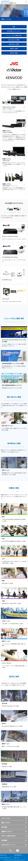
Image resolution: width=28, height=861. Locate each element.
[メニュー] (26, 2)
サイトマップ (17, 857)
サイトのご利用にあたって (6, 857)
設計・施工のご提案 (13, 40)
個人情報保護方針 (18, 855)
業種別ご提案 (14, 48)
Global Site (4, 855)
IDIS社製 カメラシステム (14, 31)
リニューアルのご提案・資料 (14, 35)
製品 (14, 27)
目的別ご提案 (14, 53)
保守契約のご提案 (14, 44)
